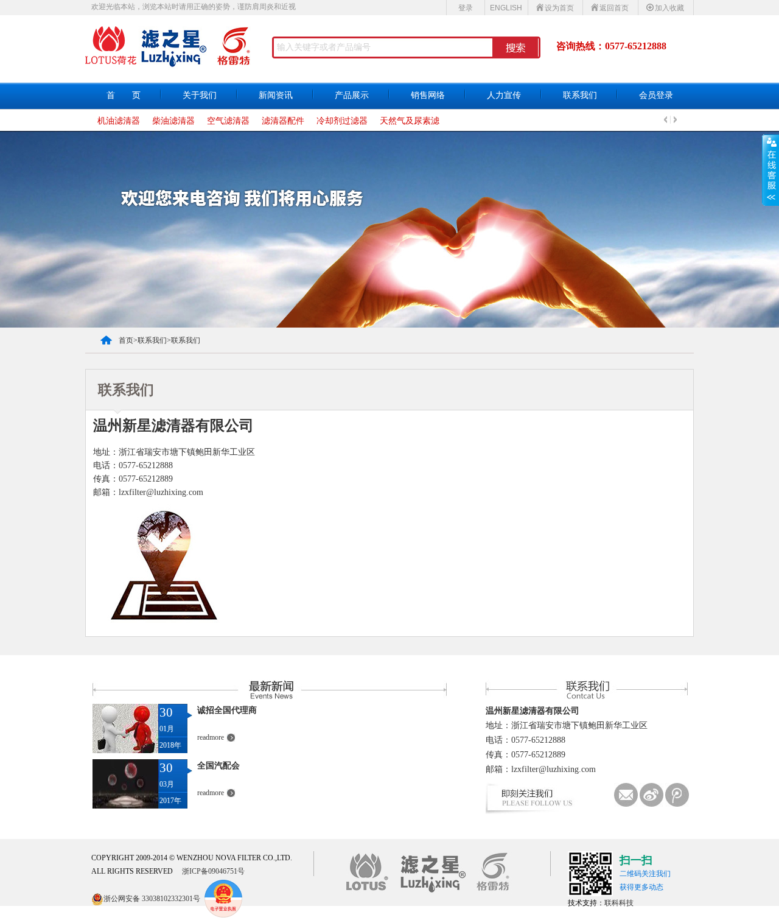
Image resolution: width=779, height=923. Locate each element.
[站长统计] (207, 898)
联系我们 (580, 95)
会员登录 (656, 95)
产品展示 (352, 95)
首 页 (124, 95)
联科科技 (619, 903)
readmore (210, 737)
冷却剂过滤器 (342, 120)
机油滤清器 (118, 120)
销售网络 (428, 95)
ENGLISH (506, 8)
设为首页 (559, 8)
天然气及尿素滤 (409, 120)
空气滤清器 (228, 120)
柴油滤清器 (173, 120)
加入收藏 (669, 8)
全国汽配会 (218, 765)
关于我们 (200, 95)
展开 (770, 170)
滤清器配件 (283, 120)
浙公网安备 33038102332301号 (151, 898)
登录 (465, 8)
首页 (126, 340)
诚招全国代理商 (227, 710)
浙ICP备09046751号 (213, 871)
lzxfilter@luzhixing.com (553, 769)
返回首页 (614, 8)
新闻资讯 (276, 95)
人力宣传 (504, 95)
